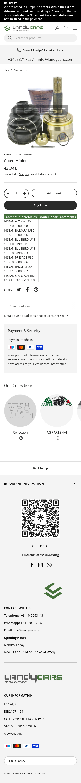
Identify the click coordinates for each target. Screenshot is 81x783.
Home (7, 70)
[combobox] (40, 38)
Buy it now (40, 205)
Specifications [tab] (20, 306)
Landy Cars (17, 773)
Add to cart (54, 193)
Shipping (24, 174)
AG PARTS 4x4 (57, 432)
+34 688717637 (32, 623)
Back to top (40, 468)
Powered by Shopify (34, 773)
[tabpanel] (40, 315)
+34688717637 (21, 59)
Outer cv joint (21, 70)
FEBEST (8, 154)
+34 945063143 (32, 615)
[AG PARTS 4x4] (57, 411)
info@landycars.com (55, 59)
